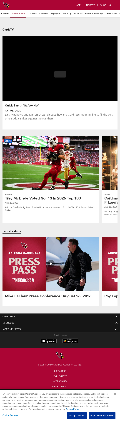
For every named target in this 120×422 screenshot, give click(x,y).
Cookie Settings (10, 415)
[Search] (110, 5)
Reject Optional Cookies (102, 415)
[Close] (115, 394)
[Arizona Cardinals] (60, 355)
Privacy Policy (60, 386)
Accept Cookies (77, 415)
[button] (60, 74)
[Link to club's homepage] (6, 3)
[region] (60, 405)
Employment (60, 376)
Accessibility (60, 381)
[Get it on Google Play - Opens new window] (70, 342)
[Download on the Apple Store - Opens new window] (49, 341)
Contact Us (60, 371)
